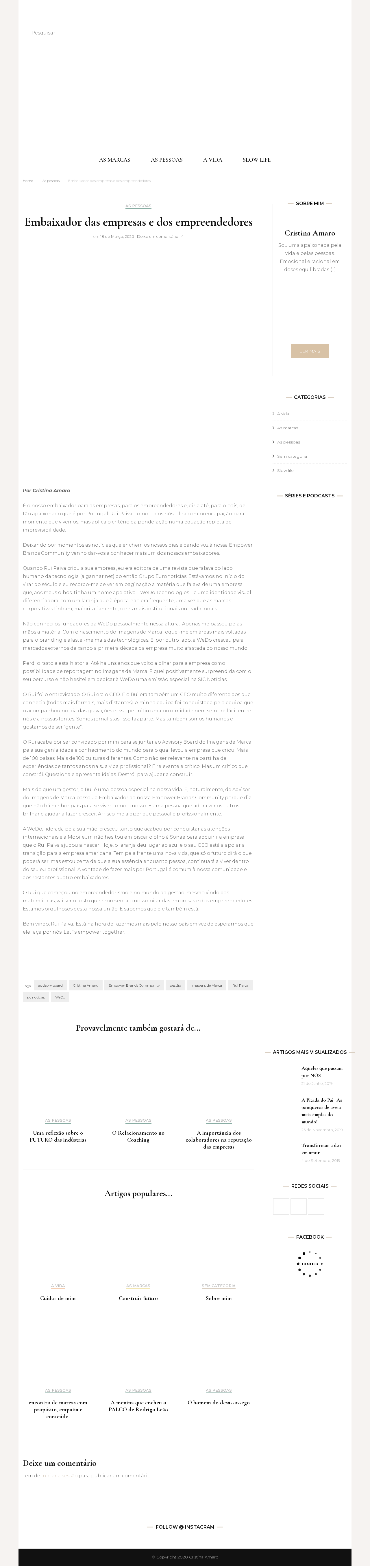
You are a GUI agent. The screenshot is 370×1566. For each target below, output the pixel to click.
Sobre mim (219, 1298)
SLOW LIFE (257, 159)
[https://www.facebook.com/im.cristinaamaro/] (281, 1206)
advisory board (50, 985)
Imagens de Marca (206, 985)
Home (28, 180)
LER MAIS (309, 351)
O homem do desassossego (219, 1402)
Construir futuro (138, 1298)
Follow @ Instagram (185, 1527)
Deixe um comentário (157, 236)
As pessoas (51, 180)
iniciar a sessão (59, 1476)
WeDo (60, 997)
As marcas (138, 1286)
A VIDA (212, 159)
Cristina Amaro (85, 985)
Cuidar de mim (58, 1298)
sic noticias (36, 997)
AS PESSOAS (167, 159)
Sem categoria (219, 1286)
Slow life (285, 470)
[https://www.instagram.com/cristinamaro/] (299, 1206)
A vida (58, 1286)
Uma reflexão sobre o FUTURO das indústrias (58, 1136)
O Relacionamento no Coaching (138, 1136)
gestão (175, 985)
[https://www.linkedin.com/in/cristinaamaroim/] (316, 1206)
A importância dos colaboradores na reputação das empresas (219, 1139)
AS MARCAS (114, 159)
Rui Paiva (240, 985)
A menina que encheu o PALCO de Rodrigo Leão (138, 1406)
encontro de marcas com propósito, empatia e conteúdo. (58, 1409)
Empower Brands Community (134, 985)
